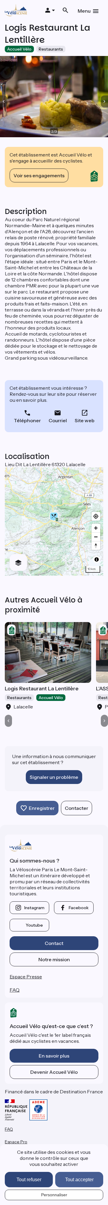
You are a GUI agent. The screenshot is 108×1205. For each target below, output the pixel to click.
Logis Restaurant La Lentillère (42, 688)
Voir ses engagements (39, 175)
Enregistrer (42, 808)
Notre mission (54, 959)
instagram (34, 907)
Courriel (58, 420)
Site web (84, 420)
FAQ (15, 990)
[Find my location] (96, 516)
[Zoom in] (96, 528)
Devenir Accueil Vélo (54, 1072)
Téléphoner (27, 420)
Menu (84, 11)
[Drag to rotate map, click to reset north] (96, 545)
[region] (54, 521)
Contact (54, 943)
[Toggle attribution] (96, 559)
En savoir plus (54, 1056)
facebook (78, 907)
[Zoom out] (96, 536)
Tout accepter (79, 1179)
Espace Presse (26, 977)
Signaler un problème (54, 777)
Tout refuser (28, 1179)
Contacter (76, 808)
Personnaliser (54, 1194)
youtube (34, 925)
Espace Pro (16, 1142)
